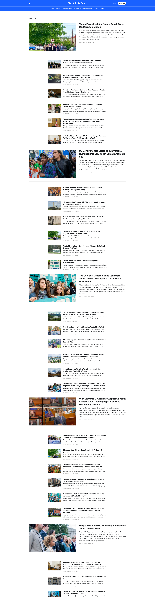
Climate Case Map (67, 8)
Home (52, 8)
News (96, 8)
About (57, 8)
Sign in (114, 3)
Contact (102, 8)
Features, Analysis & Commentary (83, 8)
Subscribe (122, 3)
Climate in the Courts (77, 3)
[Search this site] (30, 3)
